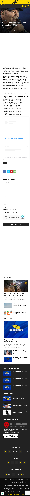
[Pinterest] (11, 171)
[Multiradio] (15, 427)
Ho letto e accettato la (14, 212)
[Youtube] (24, 462)
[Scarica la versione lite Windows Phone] (21, 474)
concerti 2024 (10, 163)
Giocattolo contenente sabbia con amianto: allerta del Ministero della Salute (20, 312)
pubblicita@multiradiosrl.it (13, 432)
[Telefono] (20, 451)
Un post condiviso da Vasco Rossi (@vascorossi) (16, 157)
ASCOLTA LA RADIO (25, 5)
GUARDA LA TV (24, 6)
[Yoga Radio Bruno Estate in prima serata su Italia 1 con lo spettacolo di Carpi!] (16, 329)
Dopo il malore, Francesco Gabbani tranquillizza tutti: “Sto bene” (20, 352)
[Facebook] (4, 171)
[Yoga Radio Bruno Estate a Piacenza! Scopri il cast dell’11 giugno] (7, 398)
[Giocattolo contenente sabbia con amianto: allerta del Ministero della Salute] (8, 312)
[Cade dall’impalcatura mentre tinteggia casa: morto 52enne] (8, 305)
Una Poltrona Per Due (5, 6)
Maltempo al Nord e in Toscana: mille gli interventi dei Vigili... (15, 294)
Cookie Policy (16, 494)
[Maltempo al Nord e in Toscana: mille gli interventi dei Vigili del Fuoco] (16, 286)
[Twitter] (8, 171)
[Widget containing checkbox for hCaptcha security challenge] (14, 217)
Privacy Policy (19, 212)
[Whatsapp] (9, 451)
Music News (5, 20)
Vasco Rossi (17, 163)
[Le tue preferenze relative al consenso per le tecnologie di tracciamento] (2, 493)
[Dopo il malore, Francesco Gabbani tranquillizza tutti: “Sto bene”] (8, 352)
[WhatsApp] (14, 171)
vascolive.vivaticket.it (12, 84)
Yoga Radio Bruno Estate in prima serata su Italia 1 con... (15, 341)
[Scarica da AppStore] (6, 474)
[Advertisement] (15, 50)
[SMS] (5, 451)
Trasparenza (23, 494)
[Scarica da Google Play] (13, 474)
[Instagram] (12, 462)
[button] (28, 2)
